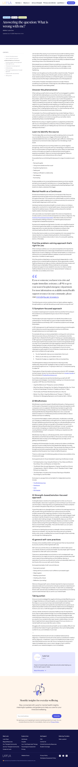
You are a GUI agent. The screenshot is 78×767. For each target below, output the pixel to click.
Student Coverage (45, 746)
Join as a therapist (37, 3)
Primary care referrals (49, 3)
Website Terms (25, 755)
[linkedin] (67, 756)
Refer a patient (62, 739)
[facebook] (63, 756)
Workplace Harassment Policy (48, 758)
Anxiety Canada (69, 373)
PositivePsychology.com (50, 375)
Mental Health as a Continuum (13, 60)
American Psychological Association (42, 217)
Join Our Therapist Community (11, 746)
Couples (23, 741)
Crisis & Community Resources (48, 744)
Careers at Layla (7, 749)
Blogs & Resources (7, 741)
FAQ (41, 739)
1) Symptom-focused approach (13, 66)
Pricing (23, 749)
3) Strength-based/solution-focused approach (14, 70)
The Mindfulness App (39, 483)
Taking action (9, 75)
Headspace (36, 485)
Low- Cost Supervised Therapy (29, 744)
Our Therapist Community (10, 744)
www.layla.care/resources (47, 296)
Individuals (24, 739)
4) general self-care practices (12, 73)
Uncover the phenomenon (12, 56)
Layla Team (6, 739)
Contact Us (43, 741)
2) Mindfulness (9, 68)
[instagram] (60, 756)
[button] (18, 3)
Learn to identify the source (12, 58)
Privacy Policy (55, 722)
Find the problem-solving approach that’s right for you (14, 63)
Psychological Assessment (28, 746)
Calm (34, 488)
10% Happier (36, 490)
